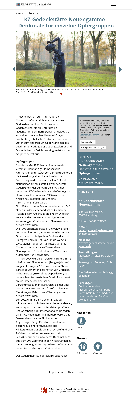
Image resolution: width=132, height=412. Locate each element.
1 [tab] (61, 94)
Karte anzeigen (87, 142)
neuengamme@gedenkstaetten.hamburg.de (96, 232)
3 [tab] (68, 94)
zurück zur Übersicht (27, 13)
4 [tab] (71, 94)
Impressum (56, 372)
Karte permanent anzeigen (92, 147)
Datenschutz (75, 372)
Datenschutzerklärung (89, 135)
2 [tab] (64, 94)
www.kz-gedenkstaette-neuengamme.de (96, 244)
